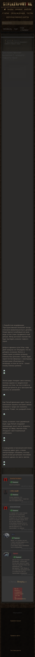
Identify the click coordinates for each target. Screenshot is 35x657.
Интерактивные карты (17, 17)
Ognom (15, 553)
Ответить (26, 480)
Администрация (15, 621)
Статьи (5, 13)
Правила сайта (15, 635)
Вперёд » (22, 581)
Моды (10, 9)
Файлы (27, 9)
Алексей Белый (15, 507)
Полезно (15, 482)
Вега (13, 534)
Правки (18, 9)
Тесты (30, 13)
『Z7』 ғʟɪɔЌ (14, 491)
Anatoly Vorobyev (15, 478)
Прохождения (18, 13)
